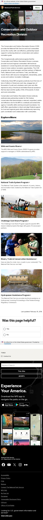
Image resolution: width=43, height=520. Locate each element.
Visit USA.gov (6, 516)
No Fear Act (5, 493)
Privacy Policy (5, 478)
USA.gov (4, 502)
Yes (7, 329)
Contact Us (7, 356)
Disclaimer (4, 496)
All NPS (21, 376)
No (7, 335)
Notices (3, 484)
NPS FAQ (4, 490)
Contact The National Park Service (12, 487)
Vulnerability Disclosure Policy (11, 499)
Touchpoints (7, 343)
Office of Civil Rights (7, 505)
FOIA (2, 481)
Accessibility (5, 475)
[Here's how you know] (21, 2)
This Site (21, 371)
